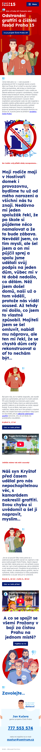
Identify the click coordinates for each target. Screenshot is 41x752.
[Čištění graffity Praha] (9, 4)
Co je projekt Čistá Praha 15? (16, 33)
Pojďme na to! (20, 644)
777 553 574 (20, 728)
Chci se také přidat (12, 427)
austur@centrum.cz (20, 739)
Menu (34, 4)
